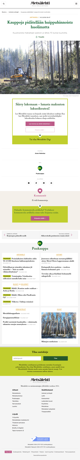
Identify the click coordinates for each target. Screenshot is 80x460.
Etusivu (4, 12)
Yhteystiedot (34, 452)
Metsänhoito (16, 393)
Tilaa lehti (8, 452)
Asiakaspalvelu (17, 452)
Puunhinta (45, 403)
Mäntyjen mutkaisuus (49, 342)
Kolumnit (24, 284)
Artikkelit (21, 254)
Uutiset (59, 254)
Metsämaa (45, 406)
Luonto (14, 406)
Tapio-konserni (17, 430)
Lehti (43, 396)
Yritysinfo (15, 417)
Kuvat (59, 309)
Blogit (15, 284)
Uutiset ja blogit (14, 12)
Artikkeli (34, 17)
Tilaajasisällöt (46, 411)
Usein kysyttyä (49, 452)
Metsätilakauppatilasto (11, 314)
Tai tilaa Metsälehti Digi (40, 140)
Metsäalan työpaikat (48, 409)
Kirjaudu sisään (39, 130)
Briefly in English (17, 428)
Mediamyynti (26, 452)
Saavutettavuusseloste (40, 455)
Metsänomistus (17, 396)
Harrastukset (16, 403)
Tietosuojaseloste (70, 452)
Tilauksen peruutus (18, 422)
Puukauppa (40, 249)
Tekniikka (15, 401)
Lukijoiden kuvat (47, 401)
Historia (15, 425)
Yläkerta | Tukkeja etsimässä (22, 302)
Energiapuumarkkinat (11, 318)
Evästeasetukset (59, 452)
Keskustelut (21, 309)
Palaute (42, 452)
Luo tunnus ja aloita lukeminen (39, 124)
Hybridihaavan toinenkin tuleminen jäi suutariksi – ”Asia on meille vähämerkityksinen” (17, 269)
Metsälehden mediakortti (20, 420)
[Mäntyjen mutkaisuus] (58, 325)
